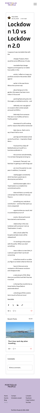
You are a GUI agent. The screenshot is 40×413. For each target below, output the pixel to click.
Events (6, 398)
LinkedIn (28, 396)
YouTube (28, 402)
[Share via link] (22, 305)
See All (30, 318)
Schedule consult (16, 398)
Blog (5, 400)
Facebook (29, 398)
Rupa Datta (11, 299)
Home (6, 396)
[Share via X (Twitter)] (13, 305)
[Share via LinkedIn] (18, 305)
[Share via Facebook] (8, 305)
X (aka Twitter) (30, 400)
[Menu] (35, 4)
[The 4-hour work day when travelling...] (20, 330)
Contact (13, 396)
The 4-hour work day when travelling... (18, 342)
